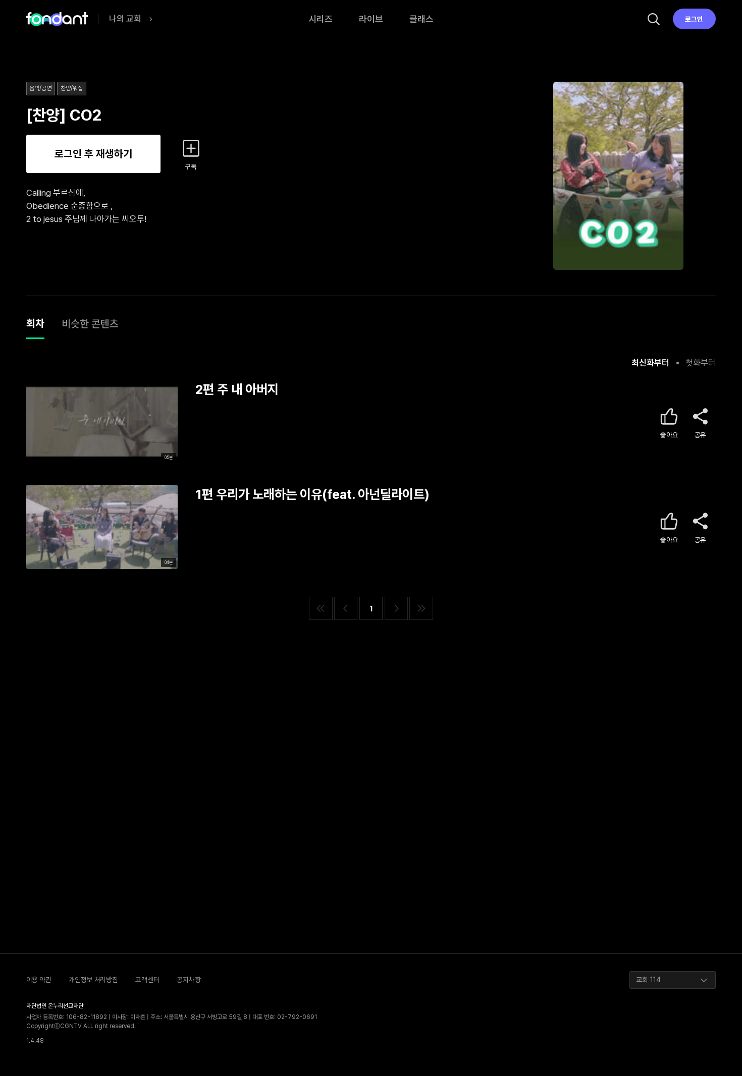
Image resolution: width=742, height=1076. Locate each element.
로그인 (694, 19)
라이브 (371, 19)
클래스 (421, 19)
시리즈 (320, 19)
